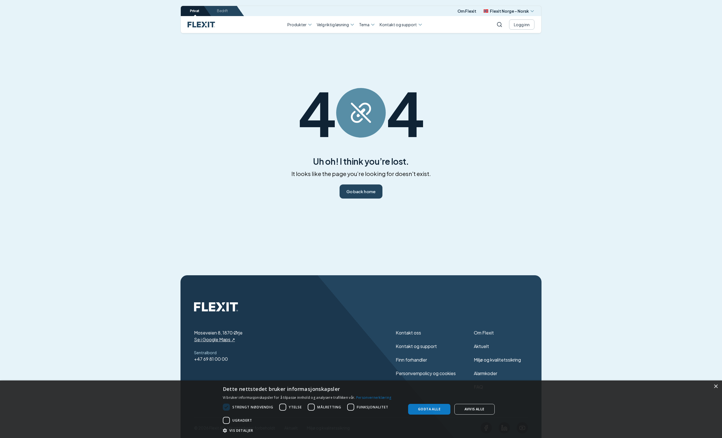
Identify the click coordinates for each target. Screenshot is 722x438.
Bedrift (222, 11)
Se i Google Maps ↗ (214, 339)
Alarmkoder (485, 373)
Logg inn (522, 24)
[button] (312, 430)
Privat (194, 11)
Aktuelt (481, 346)
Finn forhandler (411, 360)
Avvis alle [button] (475, 409)
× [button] (716, 386)
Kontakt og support (398, 24)
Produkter (297, 24)
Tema (364, 24)
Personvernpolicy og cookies (426, 373)
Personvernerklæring (373, 397)
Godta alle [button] (429, 409)
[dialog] (361, 409)
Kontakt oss (408, 333)
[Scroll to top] (201, 24)
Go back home (361, 191)
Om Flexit (466, 11)
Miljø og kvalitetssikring (497, 360)
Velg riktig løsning (333, 24)
